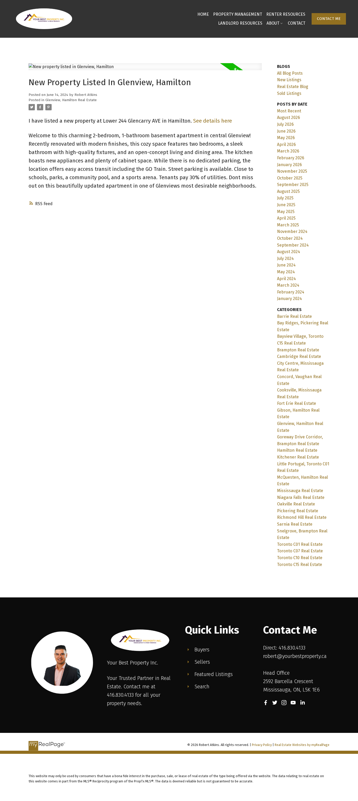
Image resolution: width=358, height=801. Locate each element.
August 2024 (288, 251)
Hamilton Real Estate (297, 450)
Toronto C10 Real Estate (299, 557)
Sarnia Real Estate (294, 524)
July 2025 (285, 197)
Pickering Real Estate (297, 510)
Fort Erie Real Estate (296, 403)
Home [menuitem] (203, 14)
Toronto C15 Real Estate (299, 564)
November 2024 (292, 231)
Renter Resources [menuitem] (285, 14)
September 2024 (293, 245)
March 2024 (288, 285)
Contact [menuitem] (296, 23)
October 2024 (290, 238)
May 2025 (286, 211)
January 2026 (289, 164)
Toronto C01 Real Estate (300, 544)
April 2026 (286, 144)
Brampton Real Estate (298, 349)
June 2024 (286, 265)
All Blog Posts (290, 73)
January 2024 (289, 298)
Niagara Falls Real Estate (300, 497)
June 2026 (286, 131)
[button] (329, 19)
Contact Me (329, 18)
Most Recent (289, 110)
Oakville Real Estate (296, 504)
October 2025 (289, 178)
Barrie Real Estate (294, 316)
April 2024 (286, 278)
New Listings (289, 79)
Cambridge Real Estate (299, 356)
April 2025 (286, 218)
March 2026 (288, 151)
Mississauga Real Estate (300, 490)
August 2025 (288, 191)
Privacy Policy (262, 745)
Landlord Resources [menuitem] (240, 23)
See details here (212, 121)
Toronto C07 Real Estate (300, 550)
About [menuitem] (273, 23)
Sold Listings (289, 93)
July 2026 (285, 124)
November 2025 (292, 171)
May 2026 (286, 137)
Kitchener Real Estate (298, 457)
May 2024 (286, 271)
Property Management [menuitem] (237, 14)
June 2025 (286, 204)
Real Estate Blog (292, 86)
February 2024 (290, 292)
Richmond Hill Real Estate (302, 517)
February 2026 (290, 157)
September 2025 (292, 184)
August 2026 (288, 117)
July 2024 (285, 258)
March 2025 (288, 224)
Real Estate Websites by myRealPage (302, 745)
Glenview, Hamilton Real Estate (71, 100)
